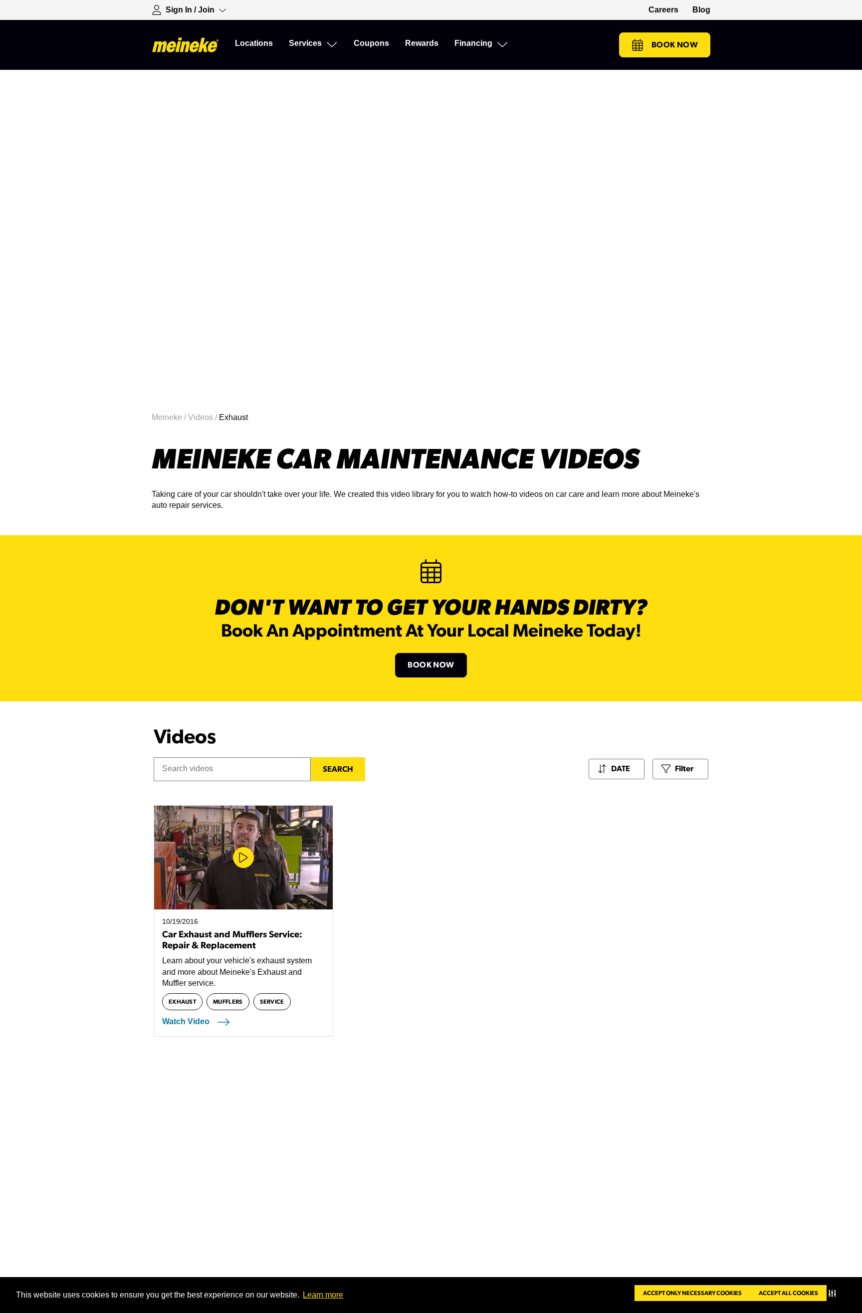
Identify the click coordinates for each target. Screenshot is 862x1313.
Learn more (323, 1295)
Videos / (203, 417)
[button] (834, 1293)
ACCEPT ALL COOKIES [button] (788, 1293)
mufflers (227, 1002)
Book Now (674, 45)
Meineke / (170, 417)
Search (338, 769)
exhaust (182, 1002)
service (272, 1002)
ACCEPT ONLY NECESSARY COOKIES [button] (692, 1293)
